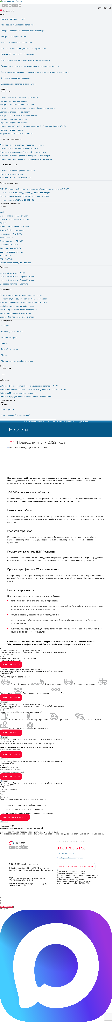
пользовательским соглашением (29, 809)
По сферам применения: (11, 139)
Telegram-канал (14, 644)
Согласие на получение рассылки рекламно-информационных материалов (77, 878)
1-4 (2, 660)
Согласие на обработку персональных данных (77, 875)
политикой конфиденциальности (32, 805)
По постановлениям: (9, 183)
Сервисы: (4, 267)
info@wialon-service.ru (66, 853)
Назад (5, 759)
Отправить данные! (13, 817)
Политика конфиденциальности (71, 871)
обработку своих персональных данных (34, 813)
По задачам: (5, 91)
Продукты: (5, 206)
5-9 (7, 660)
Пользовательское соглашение (71, 873)
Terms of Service (39, 870)
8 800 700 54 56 (104, 8)
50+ (19, 660)
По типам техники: (8, 164)
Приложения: (6, 289)
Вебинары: (5, 380)
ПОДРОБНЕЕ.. (83, 421)
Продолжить (10, 665)
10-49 (13, 660)
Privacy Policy (22, 870)
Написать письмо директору (74, 867)
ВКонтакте (46, 644)
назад (5, 702)
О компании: (5, 368)
